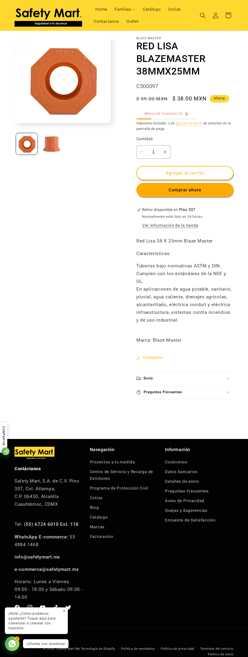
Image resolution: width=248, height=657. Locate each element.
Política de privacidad (177, 648)
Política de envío (220, 654)
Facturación (101, 536)
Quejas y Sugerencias (186, 510)
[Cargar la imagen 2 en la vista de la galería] (51, 144)
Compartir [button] (153, 357)
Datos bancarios (181, 471)
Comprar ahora (185, 189)
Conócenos (176, 462)
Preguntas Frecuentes (187, 491)
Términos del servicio (216, 648)
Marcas (97, 526)
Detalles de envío (182, 481)
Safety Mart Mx (68, 648)
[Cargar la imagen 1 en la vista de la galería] (27, 144)
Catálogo (99, 517)
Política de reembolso (138, 648)
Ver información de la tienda (170, 225)
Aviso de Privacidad (184, 500)
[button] (202, 15)
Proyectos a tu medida (112, 462)
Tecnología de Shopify (98, 648)
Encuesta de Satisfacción (190, 520)
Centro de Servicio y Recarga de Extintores (121, 475)
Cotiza (96, 497)
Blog (94, 507)
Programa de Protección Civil (119, 488)
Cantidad (144, 139)
